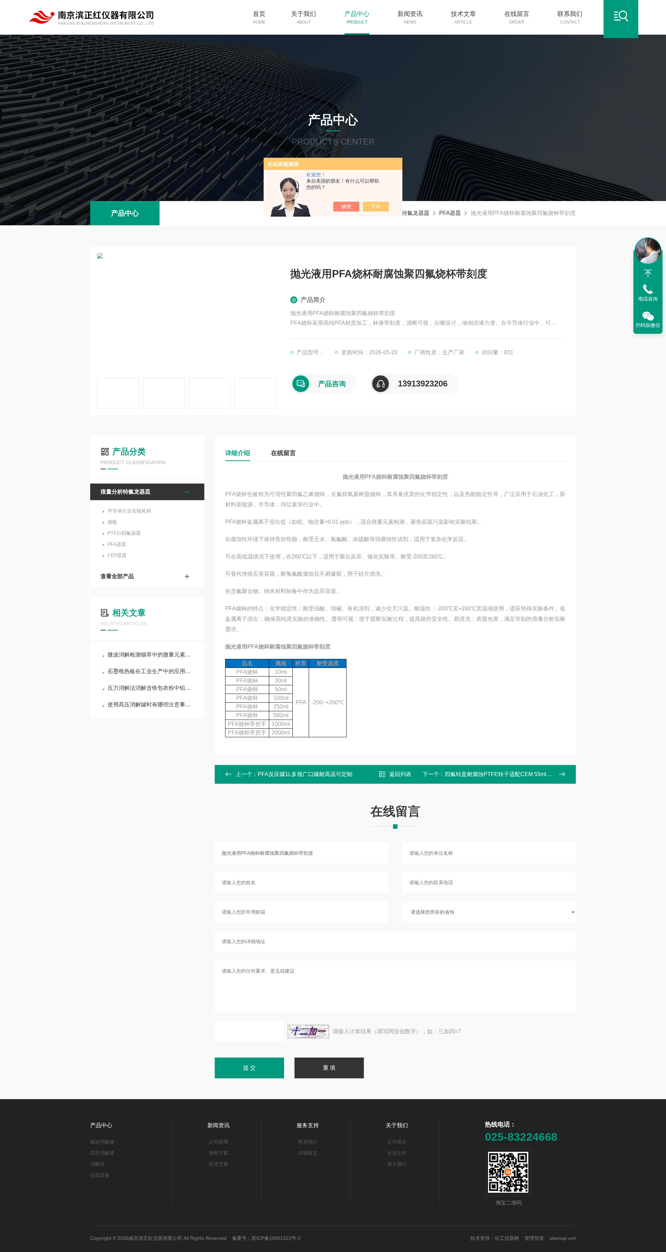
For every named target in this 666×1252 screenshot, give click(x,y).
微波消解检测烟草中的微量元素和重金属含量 (151, 655)
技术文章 (463, 17)
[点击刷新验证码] (308, 1031)
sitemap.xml (562, 1238)
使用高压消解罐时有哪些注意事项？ (151, 704)
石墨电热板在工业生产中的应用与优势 (151, 671)
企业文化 (397, 1153)
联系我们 (569, 17)
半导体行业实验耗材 (129, 511)
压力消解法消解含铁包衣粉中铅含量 (151, 688)
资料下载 (218, 1153)
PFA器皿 (450, 213)
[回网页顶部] (648, 273)
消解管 (97, 1164)
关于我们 (303, 17)
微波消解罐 (102, 1142)
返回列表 (400, 774)
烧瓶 (112, 522)
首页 (259, 17)
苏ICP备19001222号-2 (276, 1238)
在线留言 (516, 17)
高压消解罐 (102, 1153)
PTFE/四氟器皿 (124, 533)
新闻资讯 (410, 17)
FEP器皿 (117, 555)
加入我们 (397, 1164)
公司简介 (397, 1142)
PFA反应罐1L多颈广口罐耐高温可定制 (305, 774)
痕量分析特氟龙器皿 (404, 213)
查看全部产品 (117, 576)
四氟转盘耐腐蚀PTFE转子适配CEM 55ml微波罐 (504, 774)
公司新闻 (218, 1142)
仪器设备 (100, 1175)
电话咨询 (648, 299)
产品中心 (356, 17)
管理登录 (534, 1238)
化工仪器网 (507, 1238)
